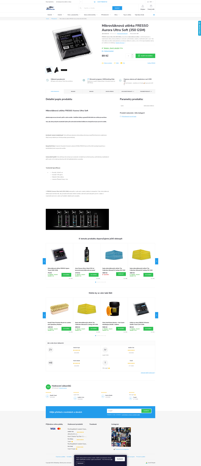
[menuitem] (51, 14)
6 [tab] (102, 335)
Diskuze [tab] (91, 91)
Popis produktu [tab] (55, 91)
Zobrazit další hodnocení (147, 373)
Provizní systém (140, 457)
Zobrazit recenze (63, 388)
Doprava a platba (60, 457)
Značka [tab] (110, 91)
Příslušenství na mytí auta (129, 116)
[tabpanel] (59, 261)
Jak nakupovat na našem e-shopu (63, 2)
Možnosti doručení (109, 51)
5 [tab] (101, 335)
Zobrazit (121, 274)
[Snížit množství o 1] (132, 57)
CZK (151, 2)
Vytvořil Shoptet (151, 462)
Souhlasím (120, 459)
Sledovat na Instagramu (122, 449)
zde (111, 459)
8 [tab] (105, 335)
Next (156, 261)
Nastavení (80, 463)
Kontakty (69, 457)
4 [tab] (99, 335)
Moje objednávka (50, 2)
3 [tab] (98, 335)
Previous (44, 261)
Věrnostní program (129, 457)
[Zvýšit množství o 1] (132, 55)
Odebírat (146, 411)
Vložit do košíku (147, 56)
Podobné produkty (145, 91)
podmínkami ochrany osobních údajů (131, 415)
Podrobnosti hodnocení (122, 33)
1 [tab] (95, 335)
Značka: (151, 63)
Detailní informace (120, 43)
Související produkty (127, 91)
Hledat (117, 8)
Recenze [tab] (73, 91)
